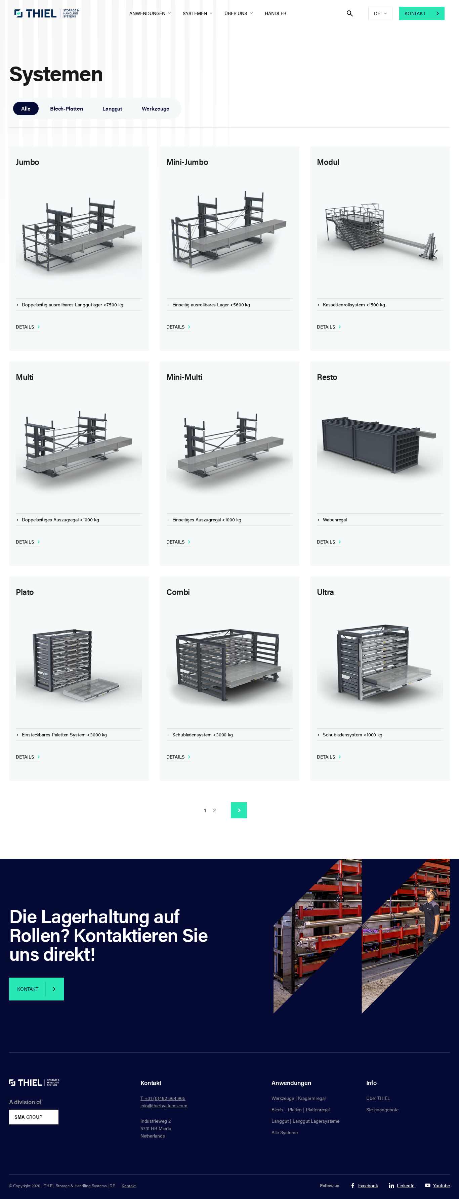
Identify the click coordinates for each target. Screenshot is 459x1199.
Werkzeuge (155, 108)
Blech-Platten (66, 108)
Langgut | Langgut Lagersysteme (305, 1121)
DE (377, 13)
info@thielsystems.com (164, 1105)
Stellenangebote (382, 1109)
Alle (26, 108)
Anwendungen (147, 13)
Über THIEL (378, 1098)
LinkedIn (405, 1186)
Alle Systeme (284, 1132)
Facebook (368, 1186)
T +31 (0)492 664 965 (163, 1098)
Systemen (195, 13)
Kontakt (415, 13)
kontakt (27, 989)
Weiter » (239, 810)
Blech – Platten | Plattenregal (301, 1109)
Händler (275, 13)
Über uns (235, 13)
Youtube (441, 1186)
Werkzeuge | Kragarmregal (298, 1098)
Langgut (112, 108)
